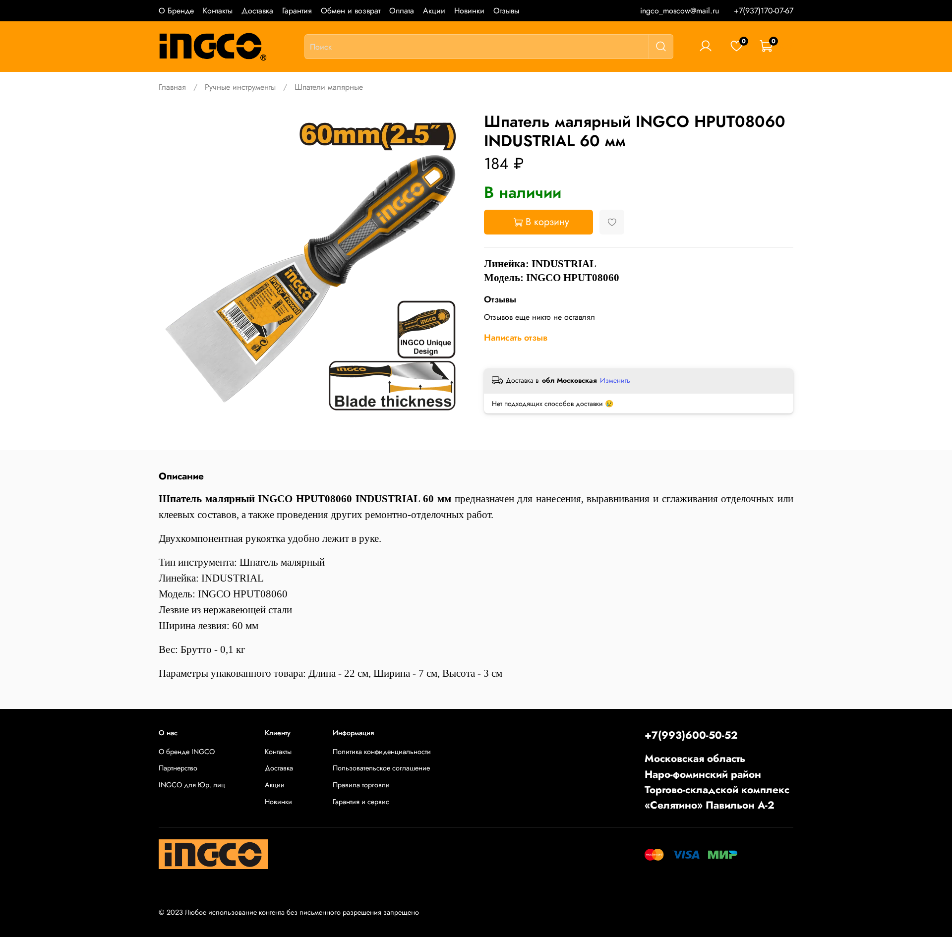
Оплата (401, 10)
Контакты (218, 10)
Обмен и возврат (350, 10)
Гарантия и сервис (361, 802)
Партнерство (178, 768)
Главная (172, 87)
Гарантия (297, 10)
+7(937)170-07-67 (763, 10)
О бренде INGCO (187, 752)
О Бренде (176, 10)
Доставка (257, 10)
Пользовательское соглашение (381, 768)
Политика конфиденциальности (382, 752)
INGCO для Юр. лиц (192, 785)
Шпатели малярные (329, 87)
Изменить (615, 380)
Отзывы (506, 10)
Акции (434, 10)
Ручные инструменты (240, 87)
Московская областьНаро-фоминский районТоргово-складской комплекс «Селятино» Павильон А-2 (717, 782)
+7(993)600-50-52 (691, 735)
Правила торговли (361, 785)
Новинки (469, 10)
